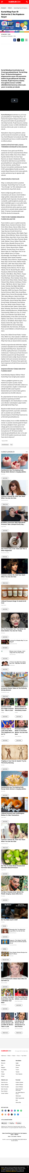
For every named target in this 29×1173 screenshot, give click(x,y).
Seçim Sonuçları (5, 1086)
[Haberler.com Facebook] (5, 1110)
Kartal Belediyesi (5, 444)
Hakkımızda (3, 1055)
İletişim (13, 1055)
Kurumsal (18, 1080)
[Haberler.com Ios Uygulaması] (4, 1123)
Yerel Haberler (19, 1074)
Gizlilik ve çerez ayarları (7, 1139)
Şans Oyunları (4, 1089)
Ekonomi (3, 1063)
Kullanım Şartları (19, 1082)
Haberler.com (4, 1080)
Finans (17, 1067)
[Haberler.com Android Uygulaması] (11, 1123)
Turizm (17, 1069)
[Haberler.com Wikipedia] (5, 1114)
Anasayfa (3, 8)
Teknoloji (18, 1065)
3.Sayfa (3, 1074)
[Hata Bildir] (15, 1139)
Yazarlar (17, 1071)
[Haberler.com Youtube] (8, 1114)
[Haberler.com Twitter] (8, 1110)
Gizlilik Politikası (19, 1084)
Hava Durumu (4, 1082)
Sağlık (17, 1063)
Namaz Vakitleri (4, 1084)
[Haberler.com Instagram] (12, 1110)
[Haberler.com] (6, 1051)
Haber (9, 1136)
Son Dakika (3, 1069)
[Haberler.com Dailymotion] (18, 1114)
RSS (17, 1100)
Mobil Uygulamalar (20, 1098)
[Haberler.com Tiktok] (12, 1114)
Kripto (2, 1071)
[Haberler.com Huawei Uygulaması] (18, 1123)
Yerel (11, 444)
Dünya (2, 1076)
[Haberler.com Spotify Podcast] (21, 1110)
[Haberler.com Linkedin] (15, 1110)
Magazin (3, 1067)
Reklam (9, 1055)
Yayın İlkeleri (23, 1055)
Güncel (10, 8)
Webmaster (18, 1095)
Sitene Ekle (18, 1102)
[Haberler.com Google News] (2, 1110)
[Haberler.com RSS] (2, 1114)
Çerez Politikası (19, 1086)
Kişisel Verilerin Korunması (19, 1089)
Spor (2, 1065)
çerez (2, 1168)
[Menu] (2, 2)
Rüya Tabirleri (4, 1091)
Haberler (3, 1060)
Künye (18, 1055)
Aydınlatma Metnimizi (11, 1171)
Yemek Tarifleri (4, 1093)
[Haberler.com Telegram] (15, 1114)
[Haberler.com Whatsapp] (18, 1110)
